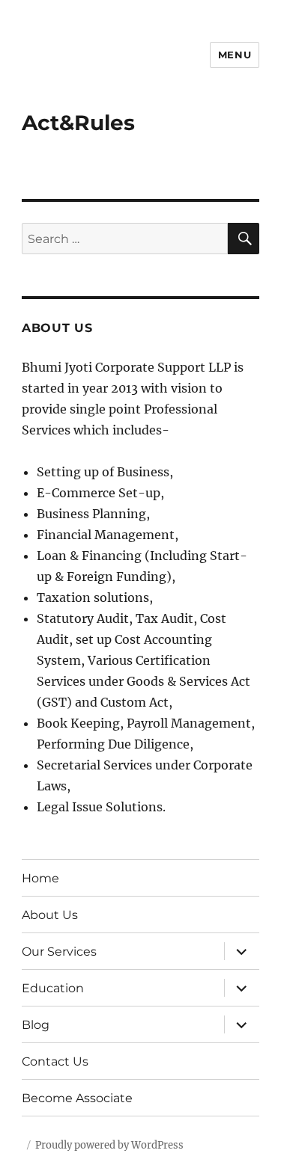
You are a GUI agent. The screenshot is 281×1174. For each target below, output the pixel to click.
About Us (50, 915)
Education (53, 988)
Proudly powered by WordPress (109, 1145)
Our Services (59, 951)
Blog (35, 1025)
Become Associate (77, 1098)
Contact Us (55, 1061)
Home (40, 878)
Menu (234, 55)
